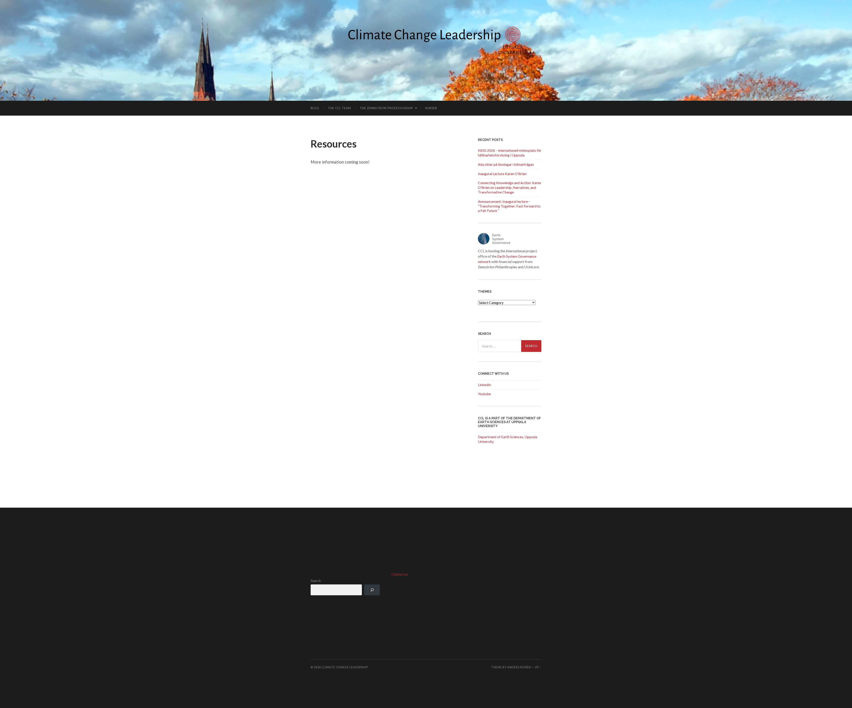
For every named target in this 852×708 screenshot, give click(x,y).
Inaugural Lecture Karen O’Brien (502, 174)
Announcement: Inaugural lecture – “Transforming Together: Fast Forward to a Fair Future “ (509, 206)
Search (316, 580)
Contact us (399, 574)
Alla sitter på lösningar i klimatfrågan (506, 164)
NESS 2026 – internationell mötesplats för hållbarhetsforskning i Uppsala (509, 152)
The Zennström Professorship (386, 108)
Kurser (431, 108)
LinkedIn (484, 385)
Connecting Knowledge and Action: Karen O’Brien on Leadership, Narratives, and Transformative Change (509, 187)
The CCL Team (339, 108)
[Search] (372, 589)
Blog (315, 108)
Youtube (484, 394)
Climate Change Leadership (344, 667)
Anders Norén (519, 667)
